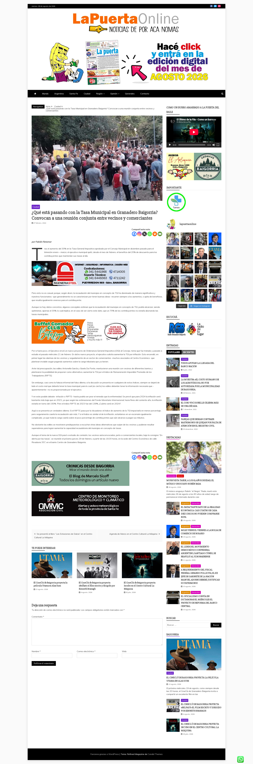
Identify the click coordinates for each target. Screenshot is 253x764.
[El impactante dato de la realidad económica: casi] (172, 253)
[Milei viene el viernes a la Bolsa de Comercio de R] (215, 239)
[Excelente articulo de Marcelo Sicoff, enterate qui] (172, 281)
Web (124, 651)
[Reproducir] (170, 145)
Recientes (188, 352)
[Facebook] (134, 234)
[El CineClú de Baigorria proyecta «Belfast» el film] (215, 281)
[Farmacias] (180, 202)
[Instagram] (139, 234)
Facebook (211, 6)
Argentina (59, 93)
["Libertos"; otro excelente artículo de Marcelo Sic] (215, 295)
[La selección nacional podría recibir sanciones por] (187, 295)
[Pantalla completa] (218, 145)
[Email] (160, 234)
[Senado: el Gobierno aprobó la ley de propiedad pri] (201, 281)
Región (99, 93)
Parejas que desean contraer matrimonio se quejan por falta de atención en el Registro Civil (201, 422)
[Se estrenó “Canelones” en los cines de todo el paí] (187, 267)
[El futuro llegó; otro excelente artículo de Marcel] (187, 253)
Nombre (36, 651)
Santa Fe (73, 93)
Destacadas (173, 437)
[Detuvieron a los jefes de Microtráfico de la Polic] (187, 239)
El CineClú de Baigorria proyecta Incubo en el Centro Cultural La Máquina (139, 585)
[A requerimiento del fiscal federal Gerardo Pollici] (201, 267)
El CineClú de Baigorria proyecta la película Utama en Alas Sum (50, 584)
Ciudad (87, 93)
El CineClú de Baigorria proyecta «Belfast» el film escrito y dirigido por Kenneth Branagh (97, 585)
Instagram (219, 6)
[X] (144, 234)
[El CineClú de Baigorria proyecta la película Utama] (215, 253)
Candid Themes (155, 754)
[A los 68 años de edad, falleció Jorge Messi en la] (187, 281)
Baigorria (172, 634)
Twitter (215, 6)
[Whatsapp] (149, 234)
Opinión (113, 93)
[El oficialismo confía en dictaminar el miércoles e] (215, 267)
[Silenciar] (213, 145)
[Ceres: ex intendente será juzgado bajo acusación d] (201, 253)
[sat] (80, 518)
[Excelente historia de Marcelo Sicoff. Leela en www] (201, 239)
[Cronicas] (208, 166)
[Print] (154, 234)
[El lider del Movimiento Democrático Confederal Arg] (172, 267)
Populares (174, 352)
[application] (193, 132)
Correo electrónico (86, 651)
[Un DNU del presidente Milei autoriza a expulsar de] (201, 295)
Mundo (45, 93)
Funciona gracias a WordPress (105, 754)
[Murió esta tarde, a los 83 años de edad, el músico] (172, 239)
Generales (130, 93)
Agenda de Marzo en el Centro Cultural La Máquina (133, 534)
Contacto (144, 93)
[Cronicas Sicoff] (80, 488)
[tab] (174, 352)
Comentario (38, 616)
